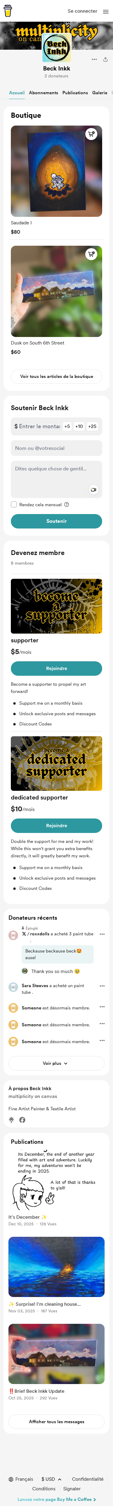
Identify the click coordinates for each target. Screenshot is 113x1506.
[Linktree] (11, 1120)
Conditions (43, 1489)
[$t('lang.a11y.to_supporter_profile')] (25, 970)
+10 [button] (79, 426)
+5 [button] (67, 426)
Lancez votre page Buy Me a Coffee (54, 1499)
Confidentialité (88, 1479)
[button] (105, 11)
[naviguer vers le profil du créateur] (57, 48)
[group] (56, 179)
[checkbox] (36, 504)
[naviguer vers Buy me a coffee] (8, 11)
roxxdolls (39, 934)
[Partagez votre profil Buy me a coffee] (105, 59)
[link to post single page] (56, 1189)
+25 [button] (92, 426)
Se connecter (82, 11)
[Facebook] (22, 1120)
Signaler (72, 1489)
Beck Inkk (56, 68)
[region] (56, 248)
